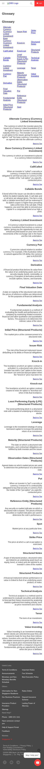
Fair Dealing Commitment (13, 748)
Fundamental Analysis (9, 99)
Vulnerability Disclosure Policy (14, 750)
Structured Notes (35, 43)
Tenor (33, 68)
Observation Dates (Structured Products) (22, 83)
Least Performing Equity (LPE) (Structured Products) (22, 58)
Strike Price (33, 31)
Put (18, 91)
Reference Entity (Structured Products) (22, 99)
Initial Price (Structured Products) (8, 107)
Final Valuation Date (7, 91)
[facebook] (5, 762)
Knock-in (21, 43)
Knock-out (21, 51)
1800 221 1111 (14, 717)
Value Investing (35, 75)
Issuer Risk (22, 32)
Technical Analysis (35, 59)
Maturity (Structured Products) (22, 75)
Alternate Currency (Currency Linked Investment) (8, 31)
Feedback (6, 731)
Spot (19, 107)
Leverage (21, 68)
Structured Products (35, 51)
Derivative (7, 83)
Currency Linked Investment (8, 68)
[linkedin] (18, 762)
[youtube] (11, 762)
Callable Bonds (7, 59)
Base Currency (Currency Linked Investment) (8, 42)
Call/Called (8, 51)
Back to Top (37, 144)
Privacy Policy (25, 746)
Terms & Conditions (10, 746)
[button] (11, 739)
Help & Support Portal (10, 727)
